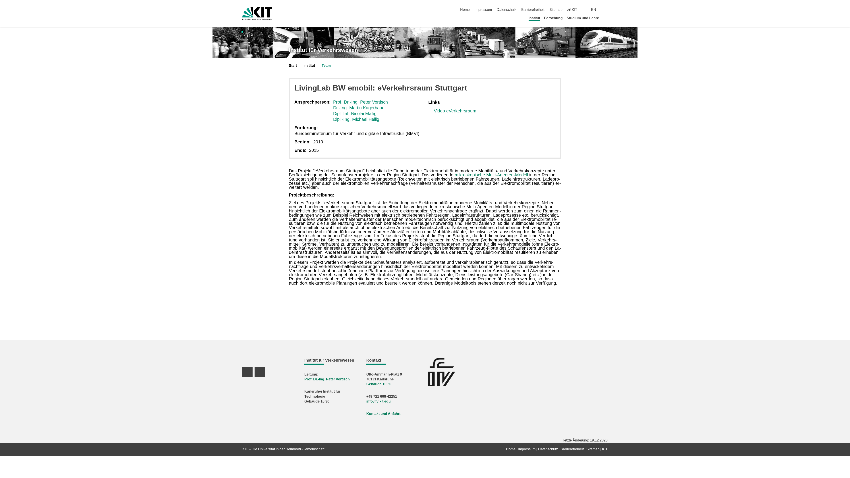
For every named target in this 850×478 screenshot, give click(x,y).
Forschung (553, 18)
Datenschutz (506, 10)
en (593, 10)
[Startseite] (606, 18)
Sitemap (555, 10)
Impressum (483, 10)
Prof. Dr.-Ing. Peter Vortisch (360, 102)
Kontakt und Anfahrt (383, 414)
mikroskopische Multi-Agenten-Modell (492, 174)
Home (465, 10)
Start (293, 65)
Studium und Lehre (583, 18)
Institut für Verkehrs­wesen (323, 50)
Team (326, 65)
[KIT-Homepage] (257, 13)
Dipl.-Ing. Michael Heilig (356, 119)
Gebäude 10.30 (378, 384)
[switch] (606, 10)
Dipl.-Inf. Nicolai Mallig (355, 113)
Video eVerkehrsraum (455, 110)
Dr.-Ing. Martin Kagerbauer (359, 107)
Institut (534, 18)
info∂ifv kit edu (378, 401)
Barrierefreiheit (533, 10)
